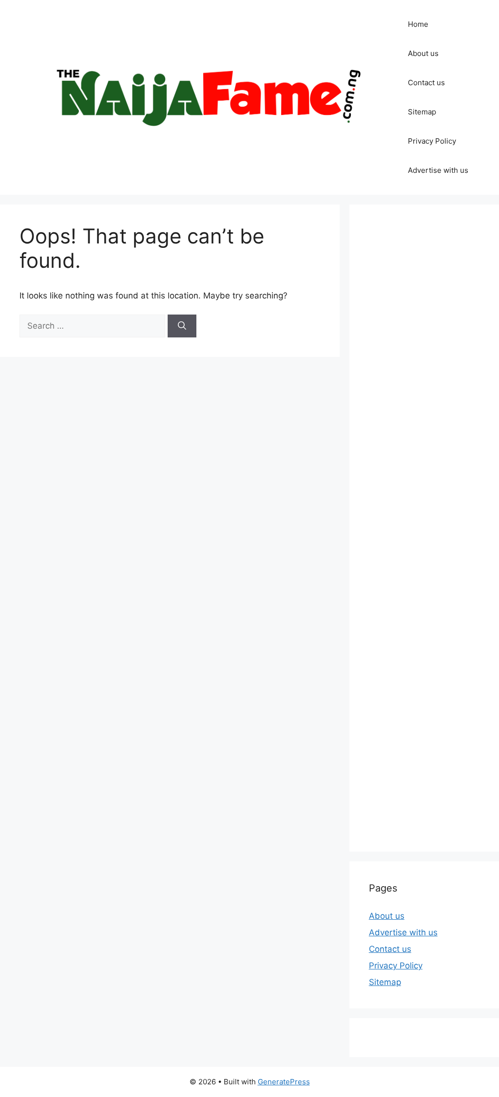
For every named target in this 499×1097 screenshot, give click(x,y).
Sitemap (422, 111)
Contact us (426, 82)
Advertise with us (438, 170)
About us (423, 53)
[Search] (182, 326)
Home (418, 24)
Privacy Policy (432, 141)
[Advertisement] (424, 528)
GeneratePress (284, 1081)
